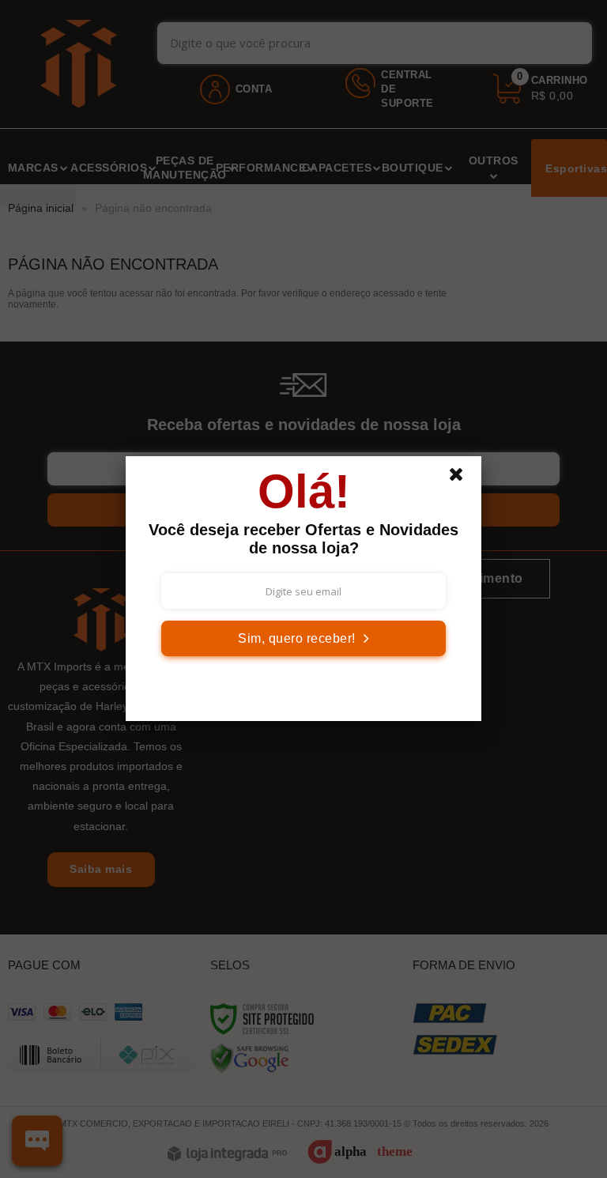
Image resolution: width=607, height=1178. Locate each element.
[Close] (463, 478)
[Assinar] (303, 638)
